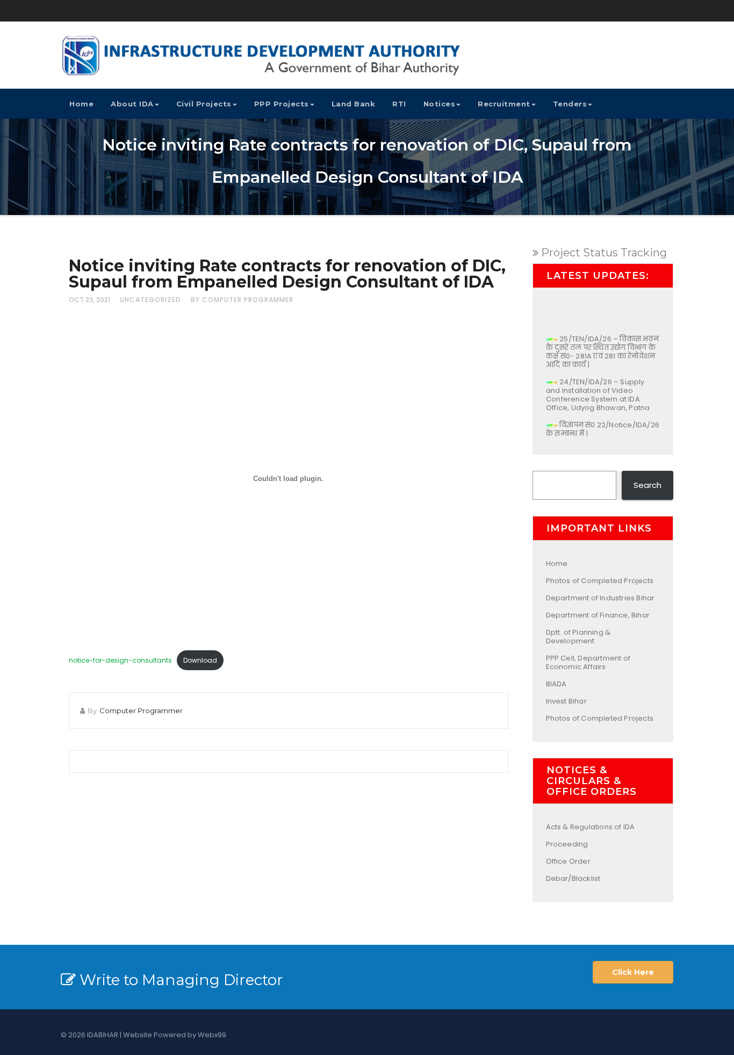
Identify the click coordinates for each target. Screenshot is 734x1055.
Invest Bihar (566, 701)
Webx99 (212, 1035)
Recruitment (504, 103)
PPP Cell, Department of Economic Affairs (588, 662)
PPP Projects (281, 103)
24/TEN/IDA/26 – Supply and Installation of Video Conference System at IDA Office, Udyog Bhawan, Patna (598, 388)
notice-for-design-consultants (120, 660)
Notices (439, 103)
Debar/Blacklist (573, 878)
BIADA (556, 684)
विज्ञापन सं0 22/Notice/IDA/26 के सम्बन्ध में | (602, 422)
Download (200, 660)
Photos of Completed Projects (600, 581)
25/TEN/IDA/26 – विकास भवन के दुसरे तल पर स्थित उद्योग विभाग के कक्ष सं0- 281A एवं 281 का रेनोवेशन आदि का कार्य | (602, 345)
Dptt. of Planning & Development (578, 636)
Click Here (633, 972)
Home (81, 103)
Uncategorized (150, 299)
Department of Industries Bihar (600, 598)
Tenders (570, 103)
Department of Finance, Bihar (598, 615)
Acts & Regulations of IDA (590, 827)
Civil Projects (204, 103)
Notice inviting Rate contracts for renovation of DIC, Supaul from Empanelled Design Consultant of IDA (287, 274)
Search (647, 485)
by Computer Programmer (242, 299)
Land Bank (354, 103)
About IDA (132, 103)
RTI (399, 103)
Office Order (568, 861)
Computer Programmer (141, 710)
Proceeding (567, 844)
